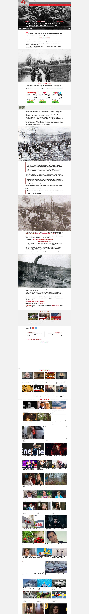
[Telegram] (59, 1)
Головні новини (28, 305)
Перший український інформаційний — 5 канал (23, 3)
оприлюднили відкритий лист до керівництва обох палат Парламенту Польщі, (40, 233)
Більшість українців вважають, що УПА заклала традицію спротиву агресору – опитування (42, 107)
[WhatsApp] (61, 1)
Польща (36, 339)
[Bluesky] (66, 1)
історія (29, 339)
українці (39, 339)
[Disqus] (44, 356)
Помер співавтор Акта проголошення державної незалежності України (26, 381)
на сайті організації (59, 88)
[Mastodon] (65, 1)
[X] (63, 1)
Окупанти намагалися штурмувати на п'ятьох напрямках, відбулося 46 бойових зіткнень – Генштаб (34, 334)
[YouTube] (68, 1)
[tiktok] (58, 1)
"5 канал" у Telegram (55, 305)
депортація (33, 339)
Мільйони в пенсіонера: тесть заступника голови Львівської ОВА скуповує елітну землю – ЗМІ (54, 334)
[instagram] (56, 1)
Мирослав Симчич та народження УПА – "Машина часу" (49, 381)
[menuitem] (31, 3)
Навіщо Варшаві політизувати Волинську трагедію (43, 239)
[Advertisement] (44, 97)
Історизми (43, 21)
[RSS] (70, 1)
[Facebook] (54, 1)
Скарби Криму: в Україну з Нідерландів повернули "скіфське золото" (26, 395)
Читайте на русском (60, 21)
